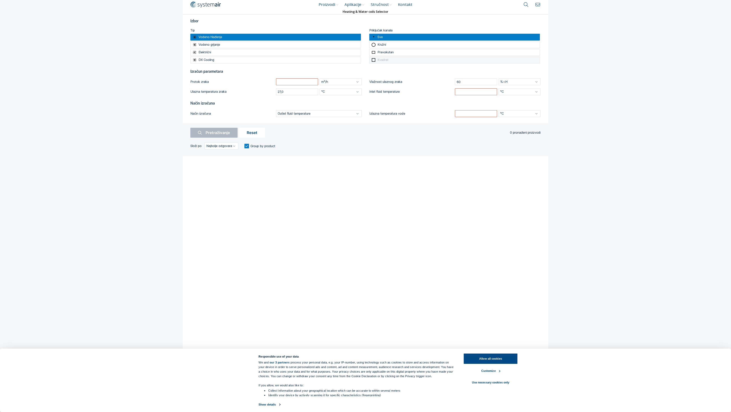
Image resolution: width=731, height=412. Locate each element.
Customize (488, 370)
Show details (267, 404)
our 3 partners (280, 362)
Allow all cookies (490, 358)
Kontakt (405, 4)
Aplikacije (353, 4)
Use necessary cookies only (490, 382)
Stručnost (380, 4)
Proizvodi (327, 4)
